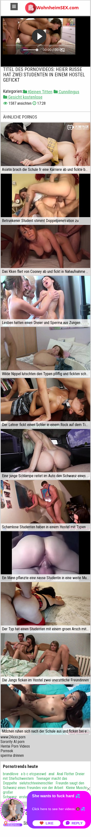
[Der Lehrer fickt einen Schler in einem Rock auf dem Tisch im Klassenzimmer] (45, 403)
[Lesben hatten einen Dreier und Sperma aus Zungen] (45, 301)
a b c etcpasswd (33, 774)
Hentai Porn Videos (15, 746)
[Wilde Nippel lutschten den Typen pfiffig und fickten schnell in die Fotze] (45, 352)
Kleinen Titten (39, 91)
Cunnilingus (68, 91)
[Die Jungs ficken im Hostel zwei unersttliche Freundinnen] (45, 658)
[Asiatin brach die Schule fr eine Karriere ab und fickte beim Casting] (45, 148)
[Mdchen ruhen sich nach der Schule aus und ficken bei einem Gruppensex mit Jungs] (45, 709)
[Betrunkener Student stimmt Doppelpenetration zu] (45, 199)
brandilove (10, 774)
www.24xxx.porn (12, 737)
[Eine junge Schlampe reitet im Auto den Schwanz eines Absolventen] (45, 454)
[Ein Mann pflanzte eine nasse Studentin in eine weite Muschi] (45, 556)
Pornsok (6, 751)
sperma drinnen (12, 755)
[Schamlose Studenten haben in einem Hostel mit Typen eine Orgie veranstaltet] (45, 505)
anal (51, 774)
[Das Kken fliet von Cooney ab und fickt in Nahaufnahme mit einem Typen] (45, 250)
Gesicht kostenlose (24, 97)
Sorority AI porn (12, 741)
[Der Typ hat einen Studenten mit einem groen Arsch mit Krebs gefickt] (45, 607)
